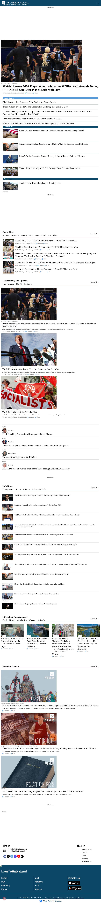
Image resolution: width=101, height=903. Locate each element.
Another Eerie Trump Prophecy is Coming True (40, 183)
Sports (18, 489)
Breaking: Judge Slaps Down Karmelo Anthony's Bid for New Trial (37, 505)
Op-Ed (19, 284)
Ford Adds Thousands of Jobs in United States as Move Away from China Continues (43, 535)
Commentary (8, 284)
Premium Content (11, 666)
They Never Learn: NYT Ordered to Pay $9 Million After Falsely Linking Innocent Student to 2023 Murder (49, 748)
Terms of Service (62, 897)
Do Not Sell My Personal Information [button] (75, 897)
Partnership (85, 858)
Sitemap (55, 897)
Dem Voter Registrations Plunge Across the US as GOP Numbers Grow (46, 269)
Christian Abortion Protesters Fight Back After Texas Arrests (29, 102)
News (3, 881)
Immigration (8, 489)
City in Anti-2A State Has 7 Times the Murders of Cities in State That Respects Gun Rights (55, 262)
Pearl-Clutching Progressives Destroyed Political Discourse (28, 434)
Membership (39, 881)
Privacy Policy (48, 897)
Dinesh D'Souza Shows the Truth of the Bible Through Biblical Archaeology (36, 468)
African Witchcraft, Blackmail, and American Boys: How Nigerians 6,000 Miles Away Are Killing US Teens (50, 705)
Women (32, 620)
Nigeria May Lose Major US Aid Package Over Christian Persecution (49, 168)
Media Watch (27, 235)
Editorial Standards (87, 849)
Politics (6, 235)
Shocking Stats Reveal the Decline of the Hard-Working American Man (46, 247)
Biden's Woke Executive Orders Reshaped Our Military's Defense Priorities (52, 156)
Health (12, 620)
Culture (26, 489)
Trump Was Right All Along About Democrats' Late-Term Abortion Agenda (35, 445)
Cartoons (28, 284)
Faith (5, 620)
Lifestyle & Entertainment (15, 617)
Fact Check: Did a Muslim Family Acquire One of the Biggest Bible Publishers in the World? (43, 791)
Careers (84, 855)
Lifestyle (4, 889)
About (37, 878)
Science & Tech (39, 489)
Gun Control (40, 235)
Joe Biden (52, 235)
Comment (30, 93)
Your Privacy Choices (52, 901)
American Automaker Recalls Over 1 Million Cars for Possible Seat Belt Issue (53, 144)
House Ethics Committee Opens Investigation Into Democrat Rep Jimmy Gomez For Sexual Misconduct (50, 564)
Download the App (74, 878)
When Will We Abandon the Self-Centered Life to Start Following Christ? (51, 130)
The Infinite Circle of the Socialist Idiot (19, 412)
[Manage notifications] (4, 898)
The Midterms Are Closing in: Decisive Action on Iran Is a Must (30, 369)
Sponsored (38, 889)
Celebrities (22, 620)
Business (15, 235)
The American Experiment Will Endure (19, 457)
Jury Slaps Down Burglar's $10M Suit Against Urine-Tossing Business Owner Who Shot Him (46, 554)
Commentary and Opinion (15, 280)
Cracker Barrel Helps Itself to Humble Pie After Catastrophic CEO (32, 118)
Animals (41, 620)
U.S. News (7, 486)
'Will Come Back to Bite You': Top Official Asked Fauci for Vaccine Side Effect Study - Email (46, 515)
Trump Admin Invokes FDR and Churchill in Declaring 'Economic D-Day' (35, 107)
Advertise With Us (86, 861)
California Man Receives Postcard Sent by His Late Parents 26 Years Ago (12, 642)
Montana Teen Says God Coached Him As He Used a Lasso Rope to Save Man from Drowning (88, 643)
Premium (4, 878)
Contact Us (84, 852)
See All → (95, 233)
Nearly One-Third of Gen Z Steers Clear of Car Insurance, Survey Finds (39, 584)
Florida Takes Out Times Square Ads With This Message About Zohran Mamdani (38, 123)
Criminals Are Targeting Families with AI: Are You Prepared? (35, 604)
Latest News (8, 232)
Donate (37, 885)
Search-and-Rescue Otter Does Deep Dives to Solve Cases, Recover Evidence (38, 642)
